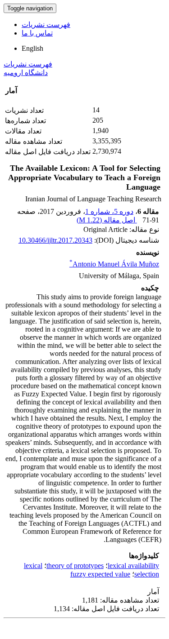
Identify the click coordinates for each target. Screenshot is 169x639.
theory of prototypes (75, 565)
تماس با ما (37, 33)
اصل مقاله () (107, 220)
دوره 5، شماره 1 (109, 211)
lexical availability (133, 565)
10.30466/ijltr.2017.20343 (55, 240)
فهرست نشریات (46, 24)
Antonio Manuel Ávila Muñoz (114, 264)
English (32, 48)
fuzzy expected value (100, 574)
